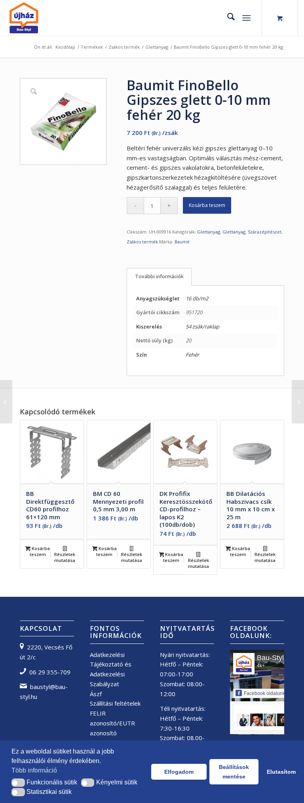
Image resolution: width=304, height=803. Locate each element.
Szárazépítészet (264, 232)
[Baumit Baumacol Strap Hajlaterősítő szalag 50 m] (6, 401)
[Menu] (246, 17)
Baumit (182, 242)
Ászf (96, 694)
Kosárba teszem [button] (40, 551)
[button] (18, 782)
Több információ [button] (34, 770)
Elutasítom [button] (280, 772)
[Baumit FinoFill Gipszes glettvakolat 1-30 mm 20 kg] (298, 401)
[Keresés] (227, 18)
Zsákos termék (142, 242)
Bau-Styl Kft (275, 658)
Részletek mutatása (64, 557)
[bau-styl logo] (45, 18)
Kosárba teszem (207, 205)
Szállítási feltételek (115, 703)
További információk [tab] (159, 276)
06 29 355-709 (49, 672)
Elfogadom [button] (179, 772)
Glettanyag (208, 232)
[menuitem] (227, 18)
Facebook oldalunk (264, 693)
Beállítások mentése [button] (234, 772)
